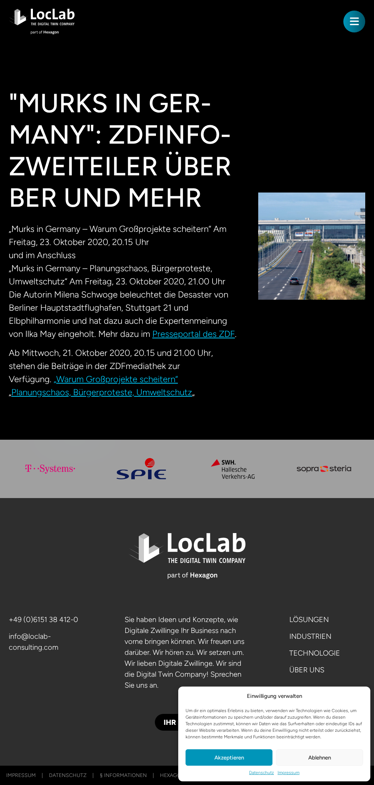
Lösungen (309, 619)
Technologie (314, 653)
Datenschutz (261, 772)
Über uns (306, 669)
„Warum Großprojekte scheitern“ (116, 379)
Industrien (310, 636)
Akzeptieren (229, 757)
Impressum (288, 772)
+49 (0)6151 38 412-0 (43, 619)
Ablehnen (319, 757)
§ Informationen (123, 775)
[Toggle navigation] (354, 21)
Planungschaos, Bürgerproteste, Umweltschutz (101, 392)
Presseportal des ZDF (193, 334)
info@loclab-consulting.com (33, 642)
